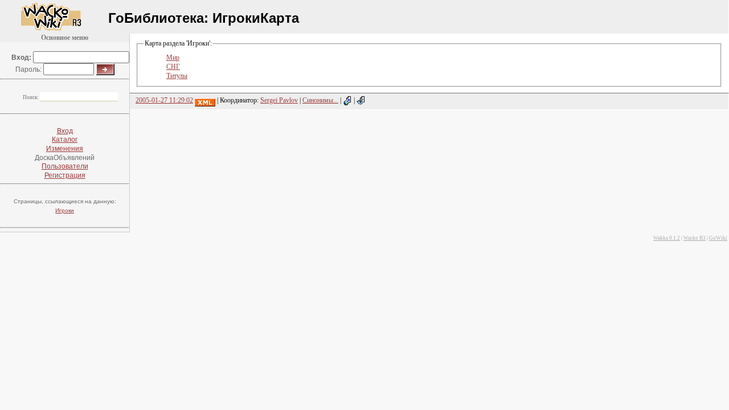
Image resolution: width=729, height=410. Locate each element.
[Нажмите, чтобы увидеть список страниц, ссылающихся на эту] (347, 100)
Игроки (64, 210)
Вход (65, 131)
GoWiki (718, 238)
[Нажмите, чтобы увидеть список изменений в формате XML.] (205, 100)
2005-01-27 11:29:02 (164, 100)
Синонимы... (320, 100)
